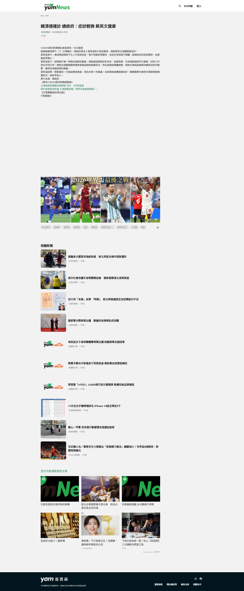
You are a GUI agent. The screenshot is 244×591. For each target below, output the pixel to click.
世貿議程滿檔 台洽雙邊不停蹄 (138, 504)
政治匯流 (46, 227)
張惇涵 (67, 227)
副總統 (57, 227)
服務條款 (159, 584)
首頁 (42, 16)
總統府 (94, 227)
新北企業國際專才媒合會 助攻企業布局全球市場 (99, 506)
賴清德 (77, 227)
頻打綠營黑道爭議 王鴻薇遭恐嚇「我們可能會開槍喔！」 (69, 89)
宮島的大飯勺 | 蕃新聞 (53, 541)
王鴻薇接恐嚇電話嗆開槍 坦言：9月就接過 (62, 85)
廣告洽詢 (185, 584)
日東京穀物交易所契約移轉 (55, 504)
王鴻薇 (134, 227)
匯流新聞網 (45, 32)
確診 (143, 227)
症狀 (85, 227)
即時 (47, 16)
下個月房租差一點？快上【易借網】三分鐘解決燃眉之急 (140, 542)
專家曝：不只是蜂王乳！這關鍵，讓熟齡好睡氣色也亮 (99, 542)
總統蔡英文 (122, 227)
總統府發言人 (107, 227)
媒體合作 (197, 584)
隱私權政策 (172, 584)
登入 (199, 6)
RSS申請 (188, 6)
